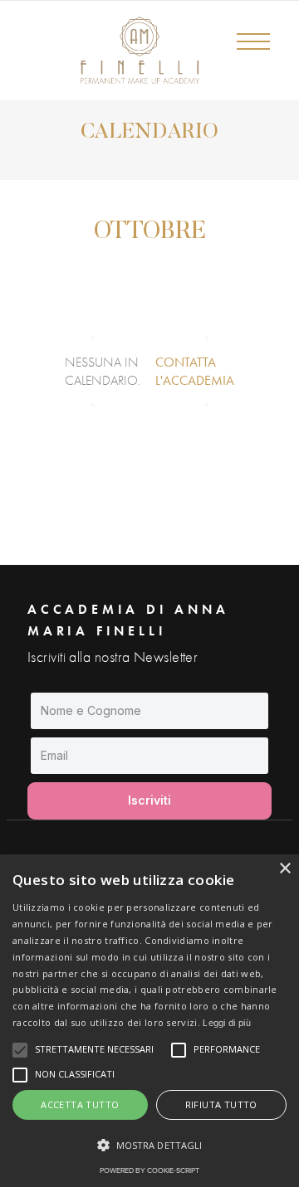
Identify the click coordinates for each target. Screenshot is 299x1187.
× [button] (284, 869)
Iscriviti (149, 800)
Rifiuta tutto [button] (221, 1104)
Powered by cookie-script (149, 1170)
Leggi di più (227, 1022)
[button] (262, 58)
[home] (104, 50)
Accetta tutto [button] (80, 1104)
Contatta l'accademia (194, 371)
